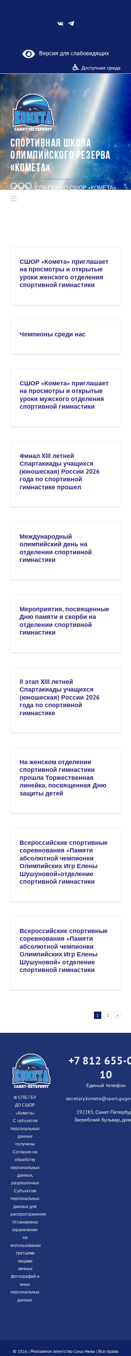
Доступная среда (101, 68)
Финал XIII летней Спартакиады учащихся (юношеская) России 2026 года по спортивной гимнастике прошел (60, 471)
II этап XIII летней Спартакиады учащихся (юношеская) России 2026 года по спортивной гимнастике (60, 697)
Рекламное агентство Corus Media (62, 1351)
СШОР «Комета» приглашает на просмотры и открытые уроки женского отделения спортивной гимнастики (64, 273)
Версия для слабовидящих (72, 53)
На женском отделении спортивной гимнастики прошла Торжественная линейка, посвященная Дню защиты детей (63, 777)
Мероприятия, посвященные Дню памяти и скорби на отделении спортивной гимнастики (64, 621)
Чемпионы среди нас (53, 334)
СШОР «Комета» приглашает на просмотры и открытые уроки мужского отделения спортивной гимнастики (64, 395)
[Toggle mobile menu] (14, 198)
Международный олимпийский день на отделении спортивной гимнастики (56, 548)
